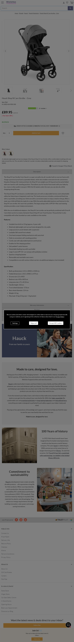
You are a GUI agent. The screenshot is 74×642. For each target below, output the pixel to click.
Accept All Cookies (55, 323)
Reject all (34, 323)
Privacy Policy (60, 317)
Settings (15, 323)
